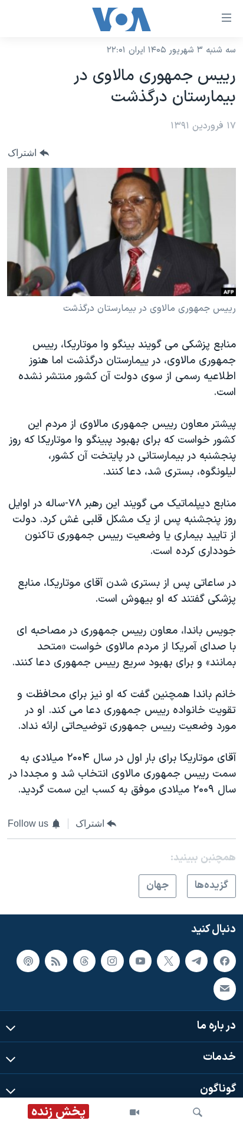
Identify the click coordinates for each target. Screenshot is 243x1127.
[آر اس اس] (56, 961)
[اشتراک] (225, 988)
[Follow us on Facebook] (225, 961)
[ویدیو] (134, 1112)
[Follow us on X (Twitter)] (168, 961)
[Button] (28, 153)
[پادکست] (28, 961)
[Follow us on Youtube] (140, 961)
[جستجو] (197, 1112)
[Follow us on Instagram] (112, 961)
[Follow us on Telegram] (196, 961)
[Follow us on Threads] (84, 961)
